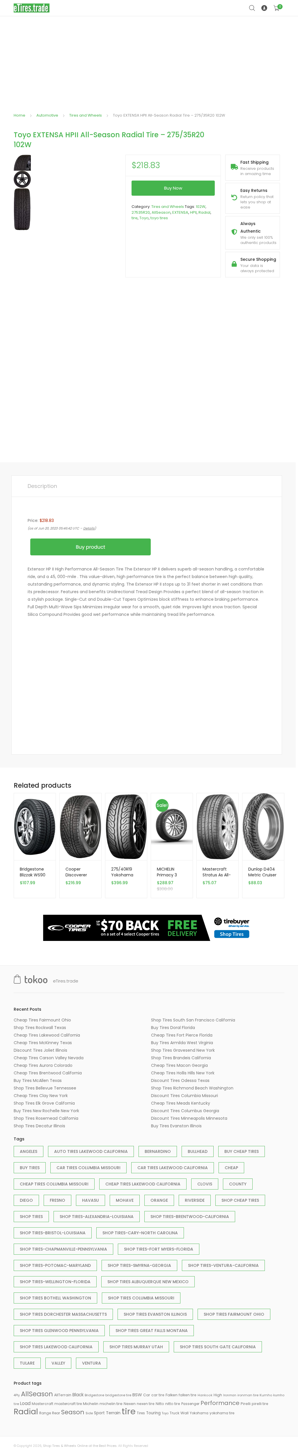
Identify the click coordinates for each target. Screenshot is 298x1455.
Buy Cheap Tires (241, 1151)
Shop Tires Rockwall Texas (40, 1027)
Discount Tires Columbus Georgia (185, 1111)
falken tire (187, 1394)
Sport (99, 1413)
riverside (195, 1200)
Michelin (90, 1403)
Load (25, 1403)
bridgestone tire (118, 1395)
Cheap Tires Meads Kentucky (180, 1103)
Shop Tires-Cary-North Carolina (140, 1233)
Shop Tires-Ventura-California (223, 1265)
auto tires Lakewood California (91, 1151)
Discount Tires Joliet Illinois (40, 1050)
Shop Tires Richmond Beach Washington (192, 1088)
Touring (153, 1413)
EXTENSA (180, 212)
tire (135, 218)
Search (252, 8)
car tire (157, 1394)
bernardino (158, 1151)
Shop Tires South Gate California (218, 1347)
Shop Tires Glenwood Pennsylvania (59, 1330)
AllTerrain (62, 1394)
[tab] (42, 486)
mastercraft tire (68, 1403)
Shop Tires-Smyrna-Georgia (139, 1265)
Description (42, 486)
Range (45, 1413)
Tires (141, 1413)
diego (26, 1200)
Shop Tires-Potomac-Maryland (55, 1265)
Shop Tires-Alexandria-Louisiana (97, 1216)
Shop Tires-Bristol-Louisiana (53, 1233)
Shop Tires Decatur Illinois (39, 1126)
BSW (137, 1395)
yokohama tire (222, 1413)
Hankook (205, 1395)
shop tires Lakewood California (56, 1347)
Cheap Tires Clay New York (41, 1096)
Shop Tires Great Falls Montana (152, 1330)
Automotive (47, 115)
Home (19, 115)
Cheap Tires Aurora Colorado (43, 1065)
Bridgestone (94, 1395)
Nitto (160, 1403)
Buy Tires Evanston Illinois (176, 1126)
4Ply (17, 1395)
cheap (231, 1168)
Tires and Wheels (85, 115)
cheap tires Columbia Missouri (54, 1184)
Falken (172, 1394)
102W (200, 206)
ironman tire (247, 1395)
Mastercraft (42, 1403)
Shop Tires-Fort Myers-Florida (158, 1249)
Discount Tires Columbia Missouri (184, 1096)
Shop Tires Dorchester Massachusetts (63, 1314)
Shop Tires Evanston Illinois (155, 1314)
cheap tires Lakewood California (142, 1184)
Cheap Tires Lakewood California (47, 1035)
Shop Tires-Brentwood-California (189, 1216)
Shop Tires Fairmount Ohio (234, 1314)
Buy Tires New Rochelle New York (46, 1111)
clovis (204, 1184)
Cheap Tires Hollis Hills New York (182, 1073)
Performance (220, 1403)
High (218, 1394)
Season (72, 1412)
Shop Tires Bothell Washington (55, 1298)
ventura (91, 1363)
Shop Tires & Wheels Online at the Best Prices (80, 1445)
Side (89, 1413)
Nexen (130, 1403)
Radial (204, 212)
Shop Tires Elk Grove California (44, 1103)
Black (78, 1395)
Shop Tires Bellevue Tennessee (45, 1088)
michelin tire (111, 1403)
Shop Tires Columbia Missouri (141, 1298)
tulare (27, 1363)
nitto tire (172, 1403)
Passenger (190, 1403)
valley (58, 1363)
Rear (56, 1413)
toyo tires (159, 218)
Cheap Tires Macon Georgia (179, 1065)
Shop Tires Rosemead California (46, 1118)
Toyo (144, 218)
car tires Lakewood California (172, 1168)
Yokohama (199, 1413)
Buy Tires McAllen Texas (38, 1080)
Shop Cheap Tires (240, 1200)
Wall (184, 1413)
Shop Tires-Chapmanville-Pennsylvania (63, 1249)
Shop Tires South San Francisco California (193, 1020)
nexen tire (146, 1403)
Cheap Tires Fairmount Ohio (42, 1020)
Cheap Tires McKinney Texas (43, 1043)
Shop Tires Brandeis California (181, 1058)
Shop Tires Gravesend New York (183, 1050)
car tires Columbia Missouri (88, 1168)
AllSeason (161, 212)
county (237, 1184)
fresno (57, 1200)
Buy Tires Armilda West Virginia (182, 1043)
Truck (174, 1413)
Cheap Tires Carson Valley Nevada (49, 1058)
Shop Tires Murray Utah (136, 1347)
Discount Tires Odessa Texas (180, 1080)
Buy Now (173, 188)
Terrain (113, 1413)
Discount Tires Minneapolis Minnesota (189, 1118)
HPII (193, 212)
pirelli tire (260, 1403)
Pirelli (246, 1403)
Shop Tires (31, 1216)
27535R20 (141, 212)
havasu (90, 1200)
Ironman (229, 1395)
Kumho (266, 1395)
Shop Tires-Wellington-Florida (55, 1282)
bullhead (197, 1151)
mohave (125, 1200)
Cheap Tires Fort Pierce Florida (181, 1035)
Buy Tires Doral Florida (173, 1027)
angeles (28, 1151)
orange (159, 1200)
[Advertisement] (149, 60)
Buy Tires (30, 1168)
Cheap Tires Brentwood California (48, 1073)
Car (146, 1394)
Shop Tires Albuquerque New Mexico (148, 1282)
